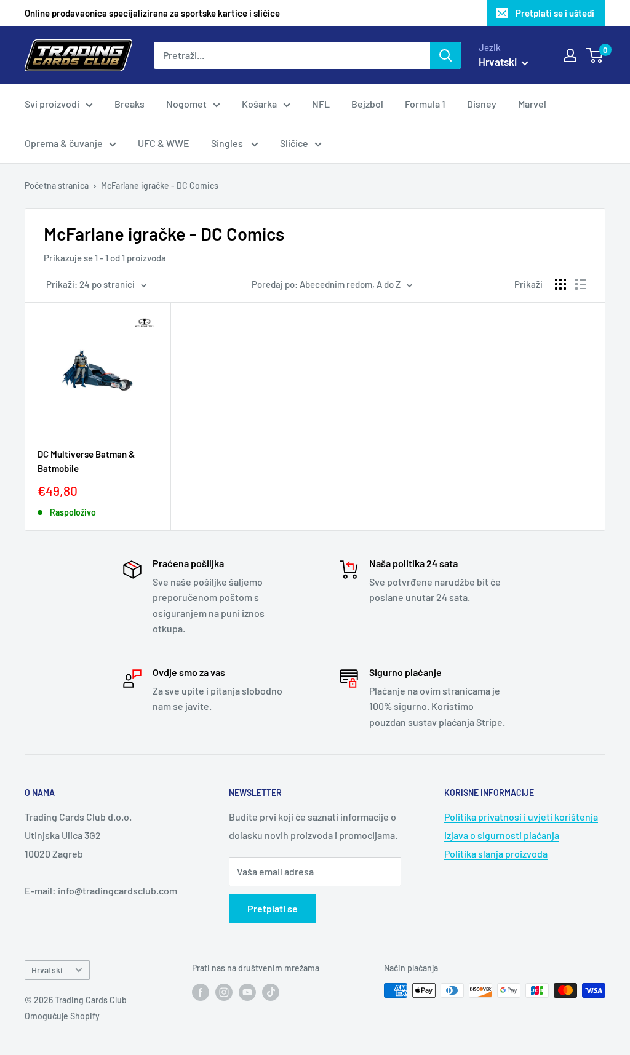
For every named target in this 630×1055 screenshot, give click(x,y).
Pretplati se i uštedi (555, 12)
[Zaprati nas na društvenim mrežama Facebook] (200, 991)
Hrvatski (46, 970)
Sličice (294, 143)
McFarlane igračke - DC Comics (159, 185)
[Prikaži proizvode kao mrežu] (560, 284)
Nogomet (186, 103)
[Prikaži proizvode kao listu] (580, 284)
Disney (481, 103)
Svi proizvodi (52, 103)
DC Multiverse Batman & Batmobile (86, 461)
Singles (228, 143)
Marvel (532, 103)
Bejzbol (367, 103)
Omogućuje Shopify (62, 1016)
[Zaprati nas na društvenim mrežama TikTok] (270, 991)
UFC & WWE (163, 143)
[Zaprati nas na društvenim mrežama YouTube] (247, 991)
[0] (595, 55)
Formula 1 (425, 103)
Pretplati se (272, 908)
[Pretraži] (445, 55)
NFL (321, 103)
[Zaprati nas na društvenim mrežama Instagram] (224, 991)
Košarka (259, 103)
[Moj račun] (570, 55)
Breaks (129, 103)
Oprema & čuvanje (64, 143)
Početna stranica (57, 185)
